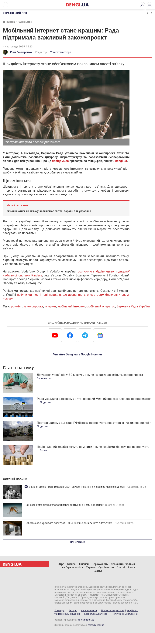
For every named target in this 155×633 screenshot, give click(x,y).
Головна (10, 22)
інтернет (50, 306)
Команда (59, 610)
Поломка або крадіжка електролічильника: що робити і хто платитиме (68, 523)
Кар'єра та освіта (72, 567)
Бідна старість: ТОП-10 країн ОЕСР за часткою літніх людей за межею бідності (77, 486)
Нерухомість (100, 564)
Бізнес (44, 450)
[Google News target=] (100, 335)
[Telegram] (85, 335)
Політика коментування (125, 614)
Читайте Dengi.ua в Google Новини (77, 354)
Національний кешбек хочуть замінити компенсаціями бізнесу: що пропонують (93, 447)
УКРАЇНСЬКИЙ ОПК (15, 13)
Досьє (98, 570)
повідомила (60, 161)
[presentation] (147, 13)
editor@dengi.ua (86, 619)
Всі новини (77, 542)
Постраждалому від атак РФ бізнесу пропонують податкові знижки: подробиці (93, 423)
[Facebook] (70, 335)
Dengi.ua (121, 161)
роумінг (16, 306)
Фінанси (83, 564)
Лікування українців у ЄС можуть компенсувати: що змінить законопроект (90, 375)
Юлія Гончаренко (21, 52)
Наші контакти (89, 610)
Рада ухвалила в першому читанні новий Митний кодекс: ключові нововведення (94, 399)
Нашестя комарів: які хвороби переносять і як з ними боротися (64, 504)
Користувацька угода (95, 614)
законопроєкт (33, 306)
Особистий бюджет (123, 564)
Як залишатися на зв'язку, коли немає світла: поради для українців (49, 211)
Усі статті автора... (61, 52)
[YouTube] (55, 335)
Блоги (131, 567)
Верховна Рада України (133, 306)
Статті (121, 567)
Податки (45, 402)
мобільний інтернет (71, 306)
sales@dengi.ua (96, 625)
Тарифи (90, 567)
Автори (73, 610)
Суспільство (25, 22)
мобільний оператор (100, 306)
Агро (61, 564)
